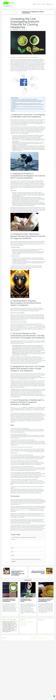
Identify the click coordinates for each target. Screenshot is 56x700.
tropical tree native (17, 407)
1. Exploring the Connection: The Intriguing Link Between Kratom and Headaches (24, 99)
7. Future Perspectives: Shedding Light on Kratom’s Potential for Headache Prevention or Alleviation (27, 108)
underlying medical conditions (30, 326)
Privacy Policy (23, 625)
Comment (13, 539)
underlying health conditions (24, 510)
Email (12, 551)
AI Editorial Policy (23, 624)
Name (12, 547)
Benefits (34, 4)
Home (11, 11)
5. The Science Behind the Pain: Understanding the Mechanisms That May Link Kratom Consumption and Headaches (28, 105)
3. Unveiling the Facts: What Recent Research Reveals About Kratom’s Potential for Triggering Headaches (27, 102)
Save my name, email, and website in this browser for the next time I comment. (26, 559)
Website (12, 555)
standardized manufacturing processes (19, 451)
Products (39, 4)
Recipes (43, 4)
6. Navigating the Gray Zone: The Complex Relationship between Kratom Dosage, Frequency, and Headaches (27, 107)
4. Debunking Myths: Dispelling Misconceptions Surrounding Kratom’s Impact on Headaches (26, 103)
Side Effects (48, 4)
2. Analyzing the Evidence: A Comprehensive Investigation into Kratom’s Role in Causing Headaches (27, 100)
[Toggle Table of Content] (44, 98)
